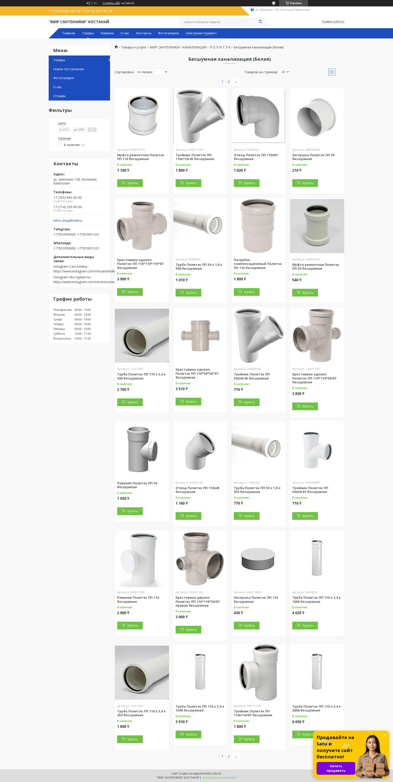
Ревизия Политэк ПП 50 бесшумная (137, 485)
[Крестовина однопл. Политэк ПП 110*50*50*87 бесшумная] (200, 335)
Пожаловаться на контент (219, 777)
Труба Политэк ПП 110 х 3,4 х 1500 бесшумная (200, 708)
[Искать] (260, 22)
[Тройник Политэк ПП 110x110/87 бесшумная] (259, 672)
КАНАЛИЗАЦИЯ (194, 47)
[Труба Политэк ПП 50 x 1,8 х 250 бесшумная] (259, 449)
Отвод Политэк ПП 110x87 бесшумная (256, 157)
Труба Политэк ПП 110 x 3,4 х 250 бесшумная (141, 713)
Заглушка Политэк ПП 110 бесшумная (256, 599)
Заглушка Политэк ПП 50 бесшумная (313, 157)
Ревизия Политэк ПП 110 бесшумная (138, 599)
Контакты (143, 33)
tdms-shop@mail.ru (67, 221)
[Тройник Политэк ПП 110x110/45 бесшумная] (200, 116)
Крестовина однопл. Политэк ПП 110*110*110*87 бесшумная (140, 264)
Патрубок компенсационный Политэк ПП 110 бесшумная (258, 264)
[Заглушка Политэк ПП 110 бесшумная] (259, 559)
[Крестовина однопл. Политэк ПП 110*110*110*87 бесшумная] (142, 226)
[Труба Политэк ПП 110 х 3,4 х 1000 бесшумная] (317, 559)
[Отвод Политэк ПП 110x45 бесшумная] (200, 449)
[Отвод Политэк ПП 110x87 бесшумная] (259, 116)
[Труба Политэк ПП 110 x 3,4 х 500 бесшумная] (142, 335)
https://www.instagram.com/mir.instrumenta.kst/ (89, 282)
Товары (88, 33)
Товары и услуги (133, 47)
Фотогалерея (168, 33)
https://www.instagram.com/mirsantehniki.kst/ (87, 271)
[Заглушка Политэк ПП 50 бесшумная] (317, 116)
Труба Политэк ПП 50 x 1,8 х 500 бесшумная (199, 266)
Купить (132, 183)
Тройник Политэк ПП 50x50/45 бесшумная (252, 376)
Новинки (107, 33)
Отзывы (59, 96)
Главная (68, 33)
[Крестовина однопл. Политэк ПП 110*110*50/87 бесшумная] (317, 335)
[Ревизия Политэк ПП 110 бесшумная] (142, 559)
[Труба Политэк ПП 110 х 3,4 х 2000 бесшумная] (317, 672)
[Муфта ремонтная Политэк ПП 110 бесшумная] (142, 116)
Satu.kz (217, 773)
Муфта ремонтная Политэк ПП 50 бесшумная (315, 266)
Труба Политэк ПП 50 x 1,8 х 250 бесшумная (257, 490)
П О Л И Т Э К (220, 47)
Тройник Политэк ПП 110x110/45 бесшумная (195, 157)
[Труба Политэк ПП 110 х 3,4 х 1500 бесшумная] (200, 672)
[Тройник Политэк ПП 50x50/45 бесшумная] (259, 335)
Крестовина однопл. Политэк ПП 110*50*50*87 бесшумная (197, 373)
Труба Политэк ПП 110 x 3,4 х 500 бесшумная (141, 376)
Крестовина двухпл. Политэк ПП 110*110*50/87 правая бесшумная (198, 601)
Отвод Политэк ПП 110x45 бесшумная (197, 490)
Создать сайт (111, 3)
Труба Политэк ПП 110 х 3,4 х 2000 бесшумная (316, 708)
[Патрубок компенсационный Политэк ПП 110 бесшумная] (259, 226)
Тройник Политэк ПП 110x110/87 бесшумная (253, 713)
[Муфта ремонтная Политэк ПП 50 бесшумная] (317, 226)
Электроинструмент (201, 33)
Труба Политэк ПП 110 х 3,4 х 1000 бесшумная (316, 599)
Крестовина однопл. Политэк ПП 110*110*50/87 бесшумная (314, 378)
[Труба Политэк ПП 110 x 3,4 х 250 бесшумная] (142, 672)
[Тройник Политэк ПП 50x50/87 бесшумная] (317, 449)
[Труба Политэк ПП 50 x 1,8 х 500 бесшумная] (200, 226)
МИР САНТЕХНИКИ (164, 47)
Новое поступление (68, 69)
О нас (125, 33)
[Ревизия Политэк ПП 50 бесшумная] (142, 449)
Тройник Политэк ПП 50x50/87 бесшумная (310, 490)
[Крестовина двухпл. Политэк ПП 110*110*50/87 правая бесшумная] (200, 559)
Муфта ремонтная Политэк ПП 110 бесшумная (140, 157)
